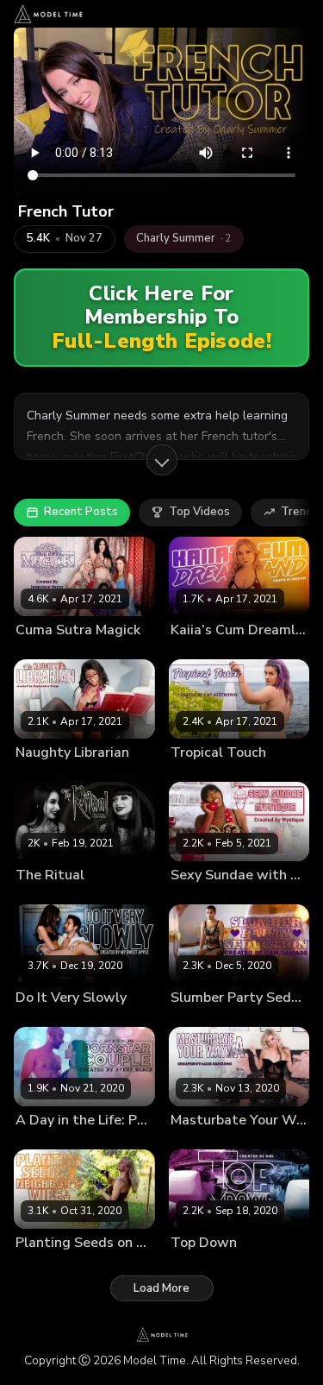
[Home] (48, 13)
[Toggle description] (161, 459)
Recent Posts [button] (81, 511)
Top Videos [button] (199, 511)
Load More (161, 1288)
